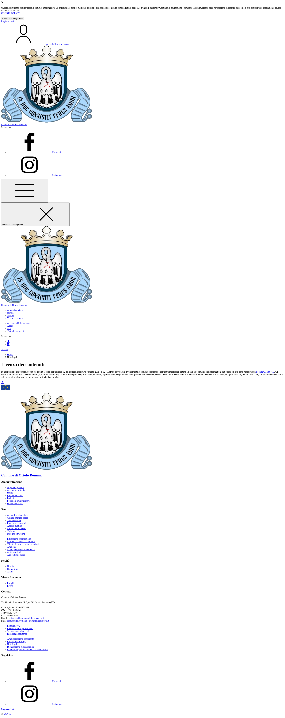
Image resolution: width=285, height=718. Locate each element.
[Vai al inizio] (2, 382)
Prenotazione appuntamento (20, 628)
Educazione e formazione (19, 539)
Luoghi (10, 583)
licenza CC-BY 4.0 (265, 371)
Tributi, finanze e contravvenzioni (23, 544)
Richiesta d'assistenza (17, 634)
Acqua (10, 326)
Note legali (12, 644)
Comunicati (12, 569)
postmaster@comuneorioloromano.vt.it (26, 618)
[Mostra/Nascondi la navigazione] (24, 191)
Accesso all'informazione (19, 323)
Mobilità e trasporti (16, 534)
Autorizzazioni (14, 552)
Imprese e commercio (17, 523)
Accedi (4, 349)
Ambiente (11, 547)
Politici (10, 498)
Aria (9, 328)
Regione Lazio (8, 21)
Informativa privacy (16, 641)
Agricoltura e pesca (16, 555)
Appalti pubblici (14, 526)
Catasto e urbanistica (16, 528)
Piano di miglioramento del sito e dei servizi (27, 649)
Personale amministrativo (19, 501)
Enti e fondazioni (15, 495)
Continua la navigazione (12, 18)
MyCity (7, 714)
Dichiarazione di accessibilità (20, 647)
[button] (15, 310)
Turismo (11, 531)
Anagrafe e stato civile (17, 515)
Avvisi (10, 571)
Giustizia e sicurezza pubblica (21, 541)
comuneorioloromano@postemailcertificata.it (28, 620)
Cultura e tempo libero (17, 518)
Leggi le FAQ (13, 626)
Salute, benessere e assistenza (21, 549)
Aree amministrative (16, 490)
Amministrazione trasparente (20, 639)
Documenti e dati (15, 503)
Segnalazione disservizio (18, 631)
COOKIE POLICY (10, 13)
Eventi (10, 586)
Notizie (10, 566)
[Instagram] (8, 344)
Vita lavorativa (14, 520)
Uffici (10, 493)
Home (10, 354)
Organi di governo (15, 487)
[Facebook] (8, 341)
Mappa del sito (8, 709)
